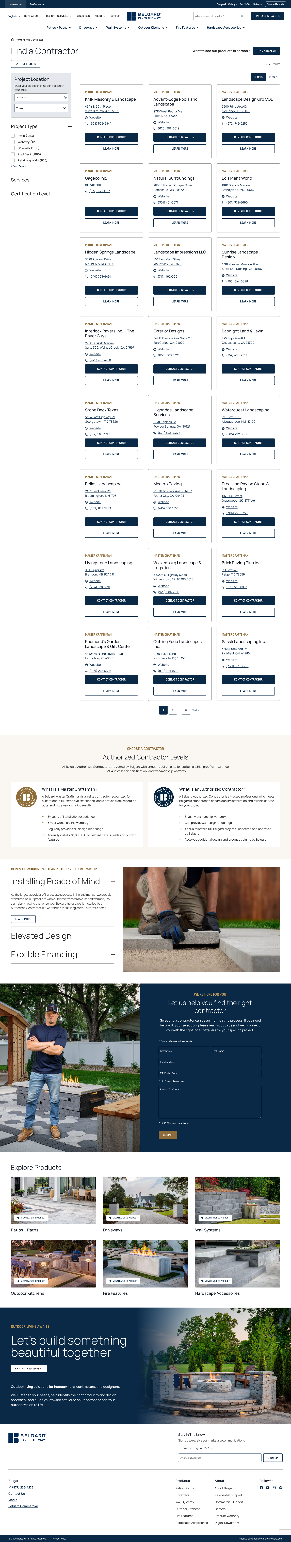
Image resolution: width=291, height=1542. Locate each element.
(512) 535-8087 (236, 587)
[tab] (258, 77)
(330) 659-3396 (237, 666)
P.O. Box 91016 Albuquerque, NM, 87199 (238, 419)
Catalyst (233, 5)
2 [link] (172, 710)
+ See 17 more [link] (18, 166)
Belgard (221, 4)
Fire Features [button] (185, 27)
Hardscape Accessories (217, 1293)
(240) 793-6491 (100, 276)
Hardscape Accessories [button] (224, 27)
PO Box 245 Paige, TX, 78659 (233, 572)
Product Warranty (227, 1516)
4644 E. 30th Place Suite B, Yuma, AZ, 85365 (102, 108)
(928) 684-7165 (168, 592)
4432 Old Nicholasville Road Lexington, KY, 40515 (104, 656)
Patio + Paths (184, 1488)
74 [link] (186, 710)
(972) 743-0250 (237, 123)
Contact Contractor (112, 138)
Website (95, 117)
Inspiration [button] (31, 16)
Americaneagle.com (272, 1538)
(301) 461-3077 (168, 202)
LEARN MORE (112, 149)
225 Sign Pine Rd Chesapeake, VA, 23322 (238, 340)
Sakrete (257, 5)
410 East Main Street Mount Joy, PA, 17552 (167, 261)
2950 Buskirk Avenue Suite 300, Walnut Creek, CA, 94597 (109, 345)
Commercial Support (229, 1502)
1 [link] (163, 710)
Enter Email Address (191, 1457)
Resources (83, 16)
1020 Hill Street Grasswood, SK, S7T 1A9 (238, 498)
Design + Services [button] (57, 16)
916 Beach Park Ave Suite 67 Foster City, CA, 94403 (172, 493)
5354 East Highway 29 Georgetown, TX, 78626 (101, 419)
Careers (220, 1509)
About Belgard (225, 1488)
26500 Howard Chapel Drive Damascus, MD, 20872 (172, 187)
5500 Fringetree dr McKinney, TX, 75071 (236, 108)
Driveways (112, 1230)
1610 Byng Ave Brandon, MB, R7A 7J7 (99, 572)
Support (115, 16)
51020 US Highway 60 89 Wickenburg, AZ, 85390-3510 (173, 577)
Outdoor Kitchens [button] (151, 27)
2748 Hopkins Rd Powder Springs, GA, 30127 (171, 424)
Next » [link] (195, 710)
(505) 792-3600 (237, 434)
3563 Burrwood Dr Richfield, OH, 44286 (236, 651)
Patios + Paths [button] (57, 27)
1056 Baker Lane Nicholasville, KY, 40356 (169, 656)
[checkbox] (41, 135)
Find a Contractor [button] (267, 16)
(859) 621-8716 (168, 671)
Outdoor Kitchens (27, 1293)
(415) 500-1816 (168, 508)
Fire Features (115, 1293)
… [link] (179, 710)
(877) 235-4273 (99, 191)
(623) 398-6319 (168, 128)
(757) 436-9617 (236, 355)
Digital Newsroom (227, 1523)
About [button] (98, 16)
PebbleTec (245, 5)
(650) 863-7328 (169, 355)
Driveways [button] (86, 27)
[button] (25, 64)
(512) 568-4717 (99, 434)
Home (19, 39)
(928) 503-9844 (100, 123)
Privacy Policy (59, 1538)
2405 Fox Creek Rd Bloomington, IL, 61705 (100, 493)
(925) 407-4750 (100, 360)
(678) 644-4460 (169, 433)
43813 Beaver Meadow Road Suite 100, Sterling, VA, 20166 (242, 266)
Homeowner (15, 4)
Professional (37, 4)
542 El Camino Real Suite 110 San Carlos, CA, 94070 (172, 340)
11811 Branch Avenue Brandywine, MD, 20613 (238, 187)
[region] (41, 153)
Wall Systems (208, 1230)
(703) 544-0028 (237, 281)
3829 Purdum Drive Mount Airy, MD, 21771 (99, 261)
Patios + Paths (24, 1230)
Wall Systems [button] (116, 27)
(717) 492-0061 (168, 276)
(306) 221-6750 (237, 513)
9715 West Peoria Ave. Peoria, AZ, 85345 (168, 113)
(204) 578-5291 (99, 587)
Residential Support (228, 1495)
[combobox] (41, 97)
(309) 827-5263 (100, 508)
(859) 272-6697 (100, 671)
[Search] (242, 16)
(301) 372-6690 (237, 202)
